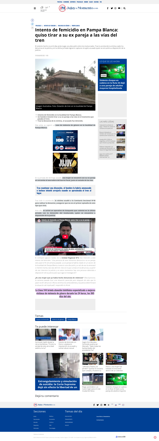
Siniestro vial (110, 382)
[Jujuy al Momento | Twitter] (112, 8)
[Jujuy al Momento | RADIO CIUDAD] (123, 405)
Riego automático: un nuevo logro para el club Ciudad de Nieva (91, 389)
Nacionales (37, 419)
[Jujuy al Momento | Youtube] (119, 8)
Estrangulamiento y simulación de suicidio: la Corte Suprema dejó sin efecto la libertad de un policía (57, 385)
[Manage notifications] (155, 437)
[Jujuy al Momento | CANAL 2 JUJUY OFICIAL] (109, 405)
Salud (91, 2)
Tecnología (52, 428)
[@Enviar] (32, 27)
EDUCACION (68, 416)
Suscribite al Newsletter (103, 416)
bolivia (85, 338)
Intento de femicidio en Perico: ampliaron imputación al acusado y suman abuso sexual (68, 345)
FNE (101, 2)
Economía (66, 2)
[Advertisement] (65, 304)
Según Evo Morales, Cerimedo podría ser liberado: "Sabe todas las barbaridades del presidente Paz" (91, 346)
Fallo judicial (57, 375)
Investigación (63, 338)
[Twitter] (32, 24)
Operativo (109, 362)
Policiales (80, 2)
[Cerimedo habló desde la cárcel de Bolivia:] (45, 340)
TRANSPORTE (68, 419)
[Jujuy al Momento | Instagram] (115, 8)
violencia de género (58, 319)
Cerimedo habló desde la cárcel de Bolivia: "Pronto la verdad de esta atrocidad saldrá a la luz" (45, 345)
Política (59, 2)
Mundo (86, 2)
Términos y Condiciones (39, 434)
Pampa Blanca (71, 319)
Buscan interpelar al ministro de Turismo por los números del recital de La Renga (108, 134)
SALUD (67, 425)
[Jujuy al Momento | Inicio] (124, 411)
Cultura (96, 2)
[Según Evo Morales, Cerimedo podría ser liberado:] (92, 340)
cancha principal (87, 382)
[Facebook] (32, 20)
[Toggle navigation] (34, 8)
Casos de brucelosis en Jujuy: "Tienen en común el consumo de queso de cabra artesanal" (107, 127)
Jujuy (35, 416)
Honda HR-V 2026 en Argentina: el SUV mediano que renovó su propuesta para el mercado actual (107, 142)
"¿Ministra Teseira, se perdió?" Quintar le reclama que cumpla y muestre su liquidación (92, 369)
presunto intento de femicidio (43, 338)
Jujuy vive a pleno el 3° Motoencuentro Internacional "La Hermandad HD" (106, 156)
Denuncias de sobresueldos (90, 362)
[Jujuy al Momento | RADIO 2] (120, 405)
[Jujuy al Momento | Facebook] (108, 8)
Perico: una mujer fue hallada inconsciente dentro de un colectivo (114, 368)
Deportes (73, 2)
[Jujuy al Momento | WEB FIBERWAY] (116, 405)
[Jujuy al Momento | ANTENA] (112, 405)
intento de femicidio (42, 319)
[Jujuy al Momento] (44, 406)
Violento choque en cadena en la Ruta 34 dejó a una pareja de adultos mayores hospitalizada (112, 84)
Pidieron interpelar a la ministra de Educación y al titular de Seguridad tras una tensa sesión (108, 149)
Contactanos (100, 420)
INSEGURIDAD (69, 422)
